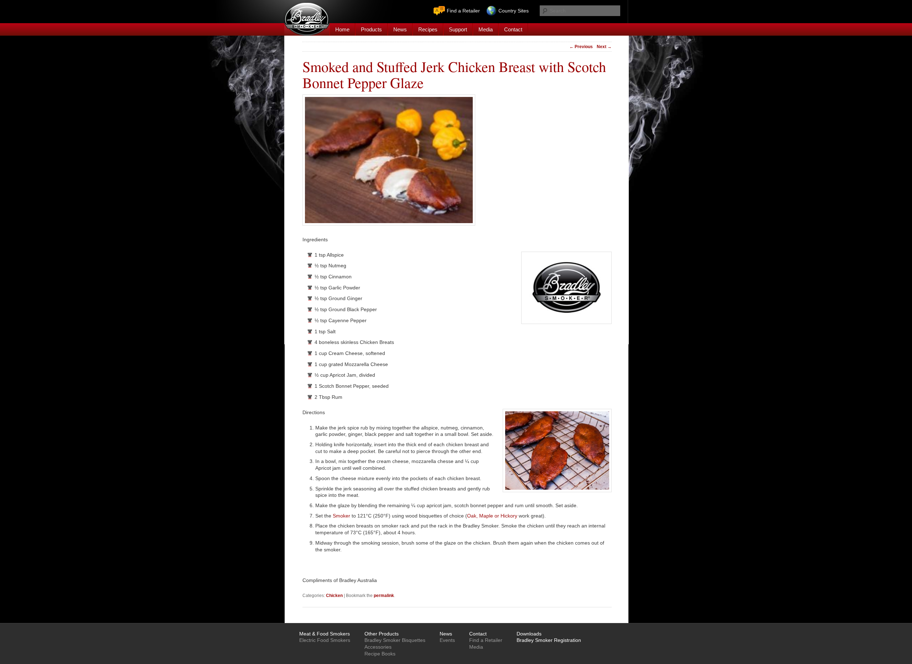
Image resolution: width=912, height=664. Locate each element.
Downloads (529, 634)
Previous (581, 46)
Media (485, 29)
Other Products (381, 634)
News (400, 29)
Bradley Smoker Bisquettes (394, 640)
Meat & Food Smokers (324, 634)
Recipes (427, 29)
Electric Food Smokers (324, 640)
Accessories (378, 647)
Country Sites (513, 11)
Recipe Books (379, 654)
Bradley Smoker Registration (549, 640)
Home (342, 29)
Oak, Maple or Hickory (492, 516)
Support (458, 29)
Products (371, 29)
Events (447, 640)
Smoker (341, 516)
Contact (513, 29)
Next (604, 46)
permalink (384, 595)
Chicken (334, 595)
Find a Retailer (463, 11)
